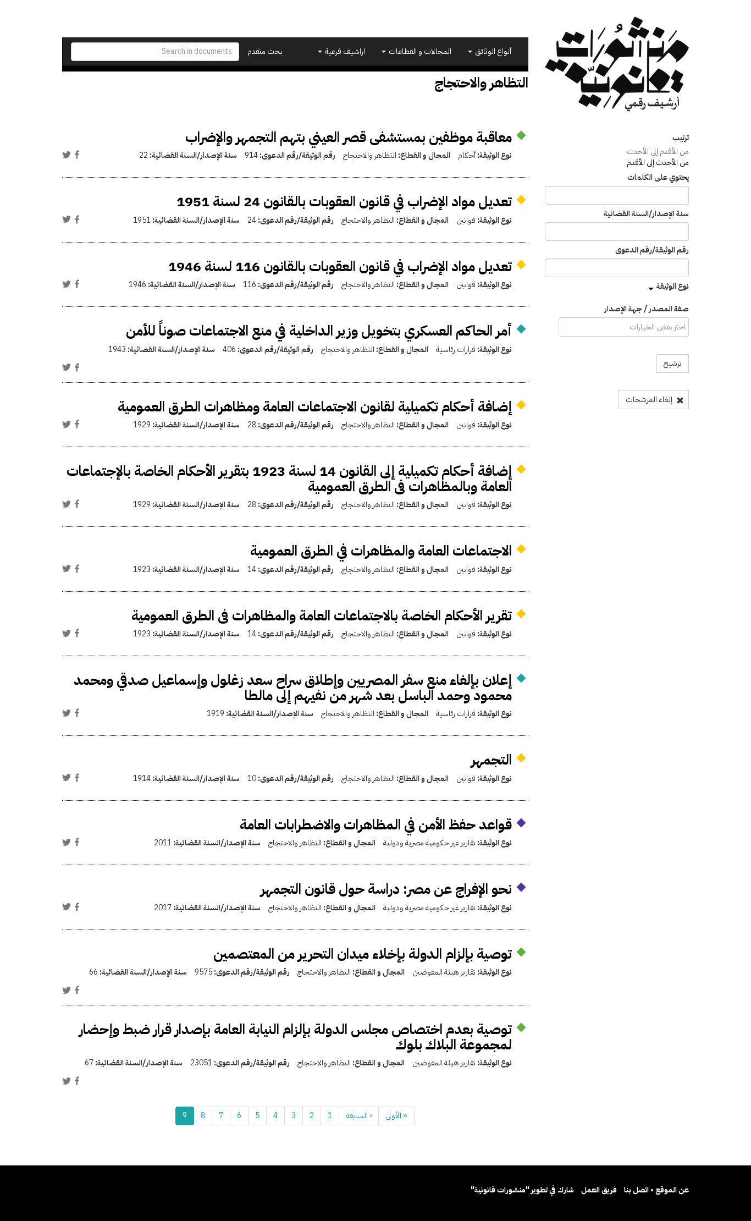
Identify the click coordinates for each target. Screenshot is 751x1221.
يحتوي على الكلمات (658, 177)
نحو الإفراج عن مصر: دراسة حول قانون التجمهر (386, 889)
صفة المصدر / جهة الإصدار (646, 309)
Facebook (77, 154)
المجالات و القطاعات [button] (419, 51)
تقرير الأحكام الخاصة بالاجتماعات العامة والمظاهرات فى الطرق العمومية (321, 616)
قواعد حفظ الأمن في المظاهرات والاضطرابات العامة (376, 825)
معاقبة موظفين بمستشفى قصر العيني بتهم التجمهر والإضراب (348, 137)
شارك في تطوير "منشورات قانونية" (522, 1190)
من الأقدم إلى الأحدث (658, 151)
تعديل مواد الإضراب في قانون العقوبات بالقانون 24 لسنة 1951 (344, 201)
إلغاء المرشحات (650, 399)
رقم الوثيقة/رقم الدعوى (652, 250)
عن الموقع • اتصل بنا (656, 1190)
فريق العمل (599, 1190)
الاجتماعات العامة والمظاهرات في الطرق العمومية (381, 551)
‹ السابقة (359, 1115)
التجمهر (491, 760)
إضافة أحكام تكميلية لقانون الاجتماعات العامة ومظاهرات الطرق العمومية (315, 407)
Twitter (66, 154)
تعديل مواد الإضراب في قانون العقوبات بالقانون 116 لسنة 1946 (340, 266)
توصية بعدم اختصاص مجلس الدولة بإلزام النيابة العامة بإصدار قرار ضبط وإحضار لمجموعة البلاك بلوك (295, 1037)
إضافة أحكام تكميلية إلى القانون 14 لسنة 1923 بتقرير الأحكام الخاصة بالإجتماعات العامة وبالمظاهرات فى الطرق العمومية (289, 479)
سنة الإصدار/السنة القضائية (646, 213)
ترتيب (680, 138)
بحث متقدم (265, 51)
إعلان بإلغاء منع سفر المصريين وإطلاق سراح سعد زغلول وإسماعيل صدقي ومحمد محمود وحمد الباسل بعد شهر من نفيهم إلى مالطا (293, 688)
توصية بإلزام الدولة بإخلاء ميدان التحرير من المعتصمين (362, 954)
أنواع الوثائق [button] (492, 51)
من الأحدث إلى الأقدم (658, 162)
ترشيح (673, 363)
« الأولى (396, 1115)
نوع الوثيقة (672, 286)
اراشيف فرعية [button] (344, 51)
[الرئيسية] (617, 64)
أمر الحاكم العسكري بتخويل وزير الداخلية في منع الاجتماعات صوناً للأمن (319, 331)
